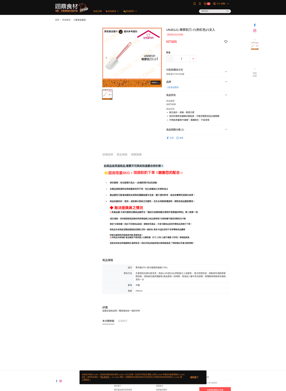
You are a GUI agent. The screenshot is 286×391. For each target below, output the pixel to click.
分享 (172, 138)
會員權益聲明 (161, 390)
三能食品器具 (172, 87)
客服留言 (159, 386)
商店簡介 (117, 386)
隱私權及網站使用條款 (123, 390)
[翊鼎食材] (71, 8)
